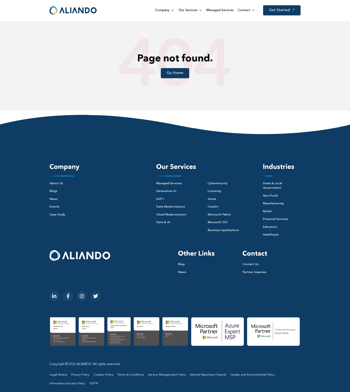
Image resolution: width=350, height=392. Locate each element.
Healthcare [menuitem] (271, 234)
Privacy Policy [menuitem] (80, 374)
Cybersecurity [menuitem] (218, 183)
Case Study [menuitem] (57, 214)
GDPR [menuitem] (93, 383)
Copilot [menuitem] (213, 206)
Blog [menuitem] (181, 264)
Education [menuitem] (270, 227)
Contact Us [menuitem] (250, 264)
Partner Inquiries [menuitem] (254, 272)
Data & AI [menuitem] (163, 222)
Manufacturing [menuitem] (273, 203)
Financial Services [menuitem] (275, 219)
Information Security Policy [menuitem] (67, 383)
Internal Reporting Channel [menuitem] (208, 374)
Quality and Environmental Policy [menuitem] (252, 374)
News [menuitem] (53, 199)
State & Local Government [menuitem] (272, 186)
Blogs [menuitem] (53, 191)
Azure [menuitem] (212, 199)
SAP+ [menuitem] (160, 199)
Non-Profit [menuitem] (270, 195)
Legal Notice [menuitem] (58, 374)
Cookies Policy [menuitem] (103, 374)
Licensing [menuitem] (214, 191)
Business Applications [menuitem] (223, 230)
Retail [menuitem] (267, 211)
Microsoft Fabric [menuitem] (219, 214)
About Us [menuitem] (56, 183)
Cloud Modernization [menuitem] (171, 214)
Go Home (175, 73)
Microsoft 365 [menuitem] (218, 222)
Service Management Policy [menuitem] (167, 374)
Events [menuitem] (54, 206)
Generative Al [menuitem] (166, 191)
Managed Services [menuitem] (169, 183)
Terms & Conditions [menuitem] (130, 374)
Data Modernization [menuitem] (170, 206)
